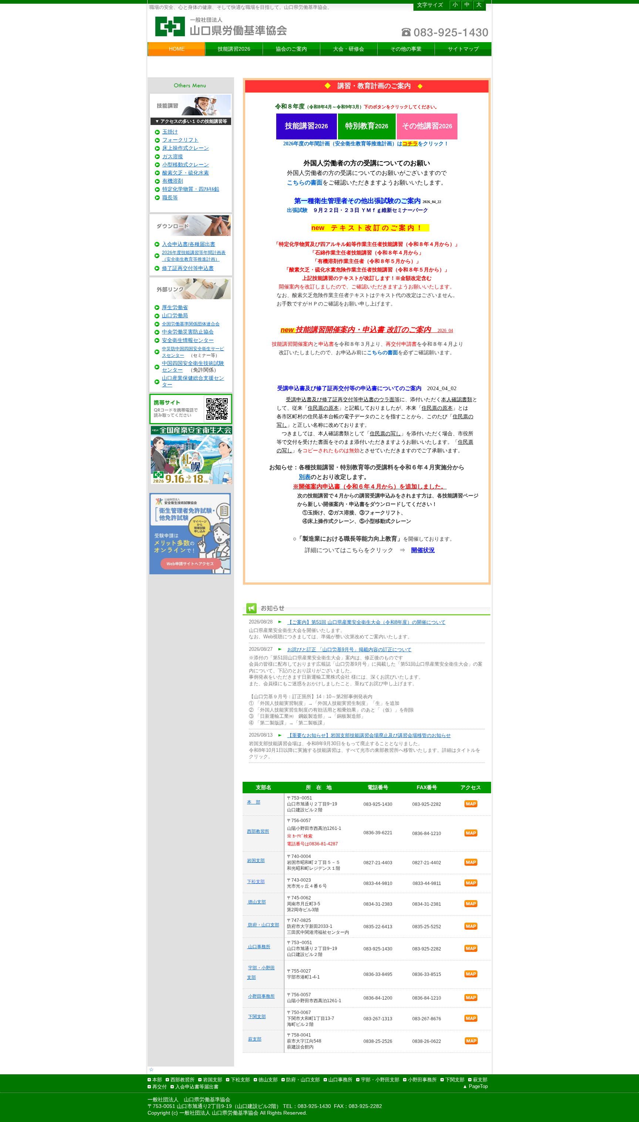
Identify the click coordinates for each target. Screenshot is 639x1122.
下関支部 (257, 1016)
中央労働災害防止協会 (188, 332)
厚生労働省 (175, 307)
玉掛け (170, 132)
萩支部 (254, 1039)
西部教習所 (258, 831)
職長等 (170, 197)
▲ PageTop (475, 1086)
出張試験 (297, 210)
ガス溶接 (172, 156)
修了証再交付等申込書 (188, 268)
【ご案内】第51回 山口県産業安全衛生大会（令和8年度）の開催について (366, 622)
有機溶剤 (172, 181)
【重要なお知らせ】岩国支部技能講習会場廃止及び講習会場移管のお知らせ (369, 735)
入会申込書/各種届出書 (188, 244)
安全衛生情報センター (188, 340)
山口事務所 (258, 946)
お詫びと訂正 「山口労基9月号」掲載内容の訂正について (349, 649)
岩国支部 (256, 860)
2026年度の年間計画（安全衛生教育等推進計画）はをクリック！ (366, 143)
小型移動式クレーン (185, 165)
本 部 (253, 802)
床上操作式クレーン (185, 148)
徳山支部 (256, 902)
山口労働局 (175, 315)
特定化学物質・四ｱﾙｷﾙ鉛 (190, 189)
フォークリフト (180, 140)
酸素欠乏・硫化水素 (185, 173)
